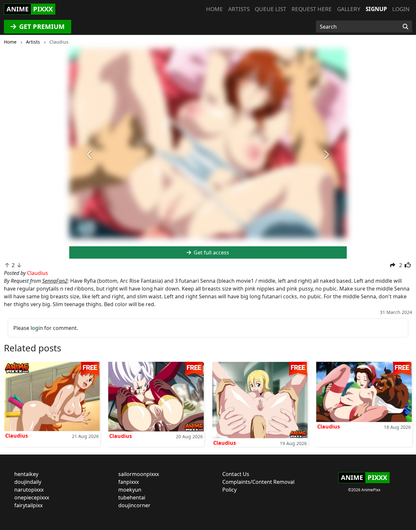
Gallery (348, 9)
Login (401, 9)
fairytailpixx (28, 505)
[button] (90, 154)
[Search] (405, 26)
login (37, 328)
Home (214, 9)
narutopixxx (29, 489)
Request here (312, 9)
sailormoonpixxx (138, 474)
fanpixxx (128, 481)
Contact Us (235, 474)
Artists (239, 9)
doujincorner (134, 505)
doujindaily (27, 481)
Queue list (270, 9)
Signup (376, 9)
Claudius (16, 435)
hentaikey (26, 474)
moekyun (129, 489)
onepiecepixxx (31, 497)
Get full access (210, 252)
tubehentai (131, 497)
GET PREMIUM (41, 26)
